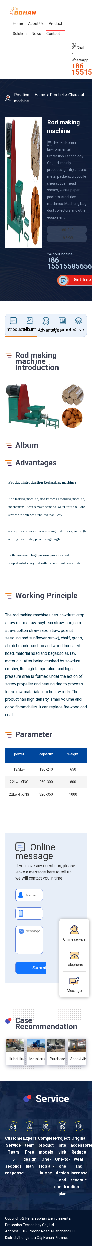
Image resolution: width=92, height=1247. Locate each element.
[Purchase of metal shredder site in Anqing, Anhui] (56, 1045)
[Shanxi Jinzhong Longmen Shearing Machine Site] (77, 1045)
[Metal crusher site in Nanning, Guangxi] (36, 1045)
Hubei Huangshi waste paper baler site (15, 1059)
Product (55, 23)
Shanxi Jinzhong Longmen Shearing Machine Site (76, 1059)
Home (18, 23)
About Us (36, 23)
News (36, 33)
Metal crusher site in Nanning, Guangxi (35, 1059)
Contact (53, 33)
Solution (20, 33)
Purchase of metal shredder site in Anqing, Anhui (56, 1059)
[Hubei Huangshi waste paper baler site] (15, 1045)
